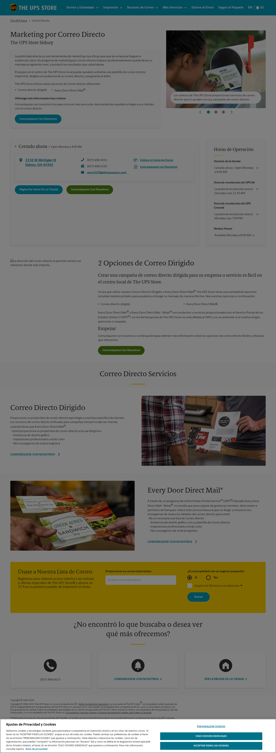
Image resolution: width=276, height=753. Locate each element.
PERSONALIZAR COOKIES (211, 726)
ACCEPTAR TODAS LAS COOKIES (211, 746)
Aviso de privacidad (37, 749)
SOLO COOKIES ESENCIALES (211, 736)
